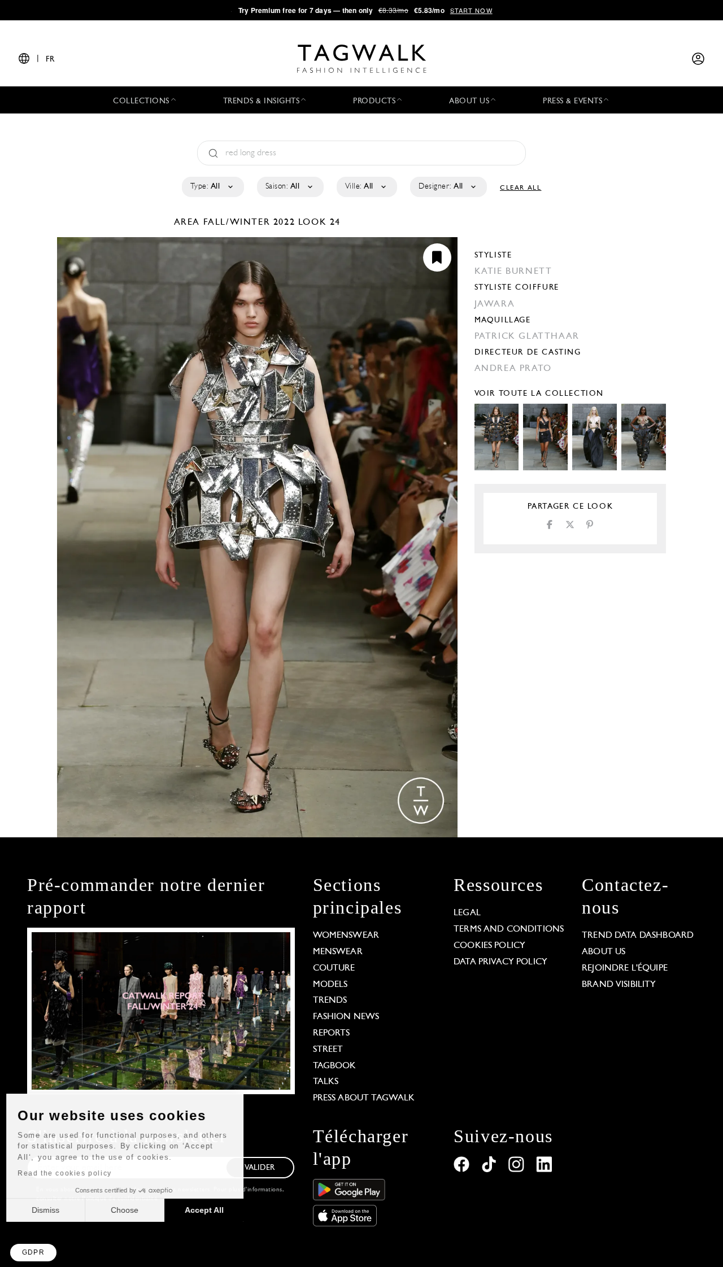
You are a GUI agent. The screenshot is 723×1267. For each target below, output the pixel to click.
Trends (330, 1000)
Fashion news (346, 1016)
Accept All (209, 1209)
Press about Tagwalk (364, 1098)
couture (334, 968)
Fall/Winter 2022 (249, 222)
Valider (260, 1168)
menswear (338, 951)
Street (328, 1049)
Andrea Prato (513, 368)
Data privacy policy (500, 962)
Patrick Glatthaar (527, 336)
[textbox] (212, 186)
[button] (33, 1252)
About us (603, 951)
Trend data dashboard (638, 935)
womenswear (346, 935)
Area (188, 222)
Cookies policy (489, 945)
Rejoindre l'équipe (625, 968)
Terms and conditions (509, 929)
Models (330, 984)
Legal (467, 913)
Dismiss (50, 1209)
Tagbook (334, 1066)
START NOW (471, 10)
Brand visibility (619, 984)
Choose (129, 1209)
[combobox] (212, 186)
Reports (331, 1033)
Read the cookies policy (70, 1173)
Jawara (494, 304)
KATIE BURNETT (513, 271)
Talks (326, 1081)
